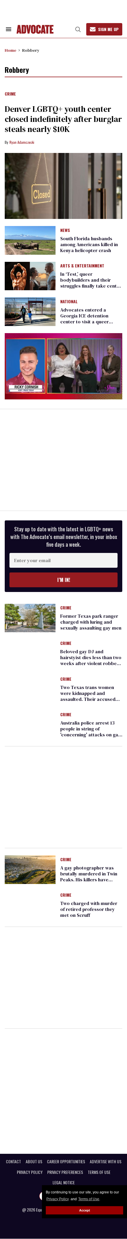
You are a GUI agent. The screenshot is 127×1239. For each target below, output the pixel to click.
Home (10, 50)
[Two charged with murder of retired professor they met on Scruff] (30, 905)
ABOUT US (34, 1161)
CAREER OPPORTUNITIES (66, 1161)
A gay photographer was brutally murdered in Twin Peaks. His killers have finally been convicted (88, 876)
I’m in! (63, 579)
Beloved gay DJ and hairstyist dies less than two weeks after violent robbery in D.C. (90, 660)
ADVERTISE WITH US (105, 1161)
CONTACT (13, 1161)
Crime (10, 94)
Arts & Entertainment (82, 266)
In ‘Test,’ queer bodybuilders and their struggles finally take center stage (90, 283)
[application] (63, 366)
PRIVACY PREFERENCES (65, 1172)
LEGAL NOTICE (64, 1182)
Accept (84, 1210)
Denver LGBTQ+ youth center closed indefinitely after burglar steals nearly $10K (63, 119)
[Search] (78, 29)
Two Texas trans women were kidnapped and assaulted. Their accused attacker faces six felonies (89, 696)
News (65, 230)
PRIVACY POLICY (30, 1172)
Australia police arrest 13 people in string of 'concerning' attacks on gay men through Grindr (90, 731)
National (69, 301)
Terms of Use (88, 1199)
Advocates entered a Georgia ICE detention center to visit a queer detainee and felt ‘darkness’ (90, 318)
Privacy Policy (57, 1199)
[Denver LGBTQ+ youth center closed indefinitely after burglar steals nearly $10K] (63, 186)
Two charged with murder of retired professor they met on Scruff (88, 909)
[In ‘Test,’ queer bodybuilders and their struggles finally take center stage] (30, 276)
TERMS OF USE (99, 1172)
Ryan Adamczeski (21, 142)
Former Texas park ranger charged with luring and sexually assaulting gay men (90, 622)
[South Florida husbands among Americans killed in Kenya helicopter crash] (30, 240)
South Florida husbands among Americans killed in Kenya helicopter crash (89, 244)
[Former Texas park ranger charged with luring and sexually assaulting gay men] (30, 618)
